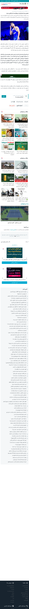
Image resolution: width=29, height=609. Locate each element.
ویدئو (13, 593)
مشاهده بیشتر (14, 245)
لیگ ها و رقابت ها (11, 591)
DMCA (26, 598)
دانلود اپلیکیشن (25, 585)
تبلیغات (26, 589)
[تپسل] (1, 75)
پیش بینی (12, 600)
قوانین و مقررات (13, 229)
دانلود (4, 96)
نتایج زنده (12, 596)
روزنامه (13, 594)
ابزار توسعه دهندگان (24, 593)
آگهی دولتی (26, 600)
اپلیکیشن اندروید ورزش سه (6, 3)
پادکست (12, 589)
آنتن (13, 598)
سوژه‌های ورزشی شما (10, 585)
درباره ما (26, 591)
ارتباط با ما (26, 587)
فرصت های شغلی (25, 594)
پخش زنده (12, 602)
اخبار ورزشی (12, 587)
